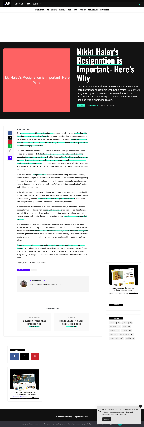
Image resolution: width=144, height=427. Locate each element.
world (130, 338)
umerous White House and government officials (56, 198)
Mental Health (93, 10)
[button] (139, 4)
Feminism (62, 10)
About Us (19, 3)
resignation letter (39, 175)
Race (75, 10)
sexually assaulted (53, 210)
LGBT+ (70, 10)
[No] (142, 424)
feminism (115, 327)
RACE (126, 327)
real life (126, 330)
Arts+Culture (52, 10)
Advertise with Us (34, 3)
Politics (83, 10)
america (114, 330)
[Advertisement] (72, 27)
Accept (106, 419)
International (39, 10)
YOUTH (114, 334)
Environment (104, 10)
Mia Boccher (93, 105)
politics (127, 323)
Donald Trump (126, 334)
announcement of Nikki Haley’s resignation (36, 133)
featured (115, 323)
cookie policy (123, 414)
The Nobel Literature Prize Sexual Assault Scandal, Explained (71, 322)
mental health (116, 338)
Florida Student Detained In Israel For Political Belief (34, 322)
